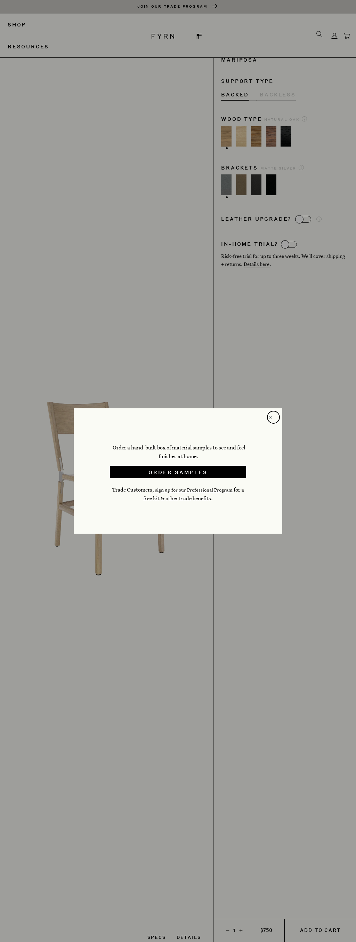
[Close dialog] (273, 417)
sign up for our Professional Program (194, 490)
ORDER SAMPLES (178, 472)
